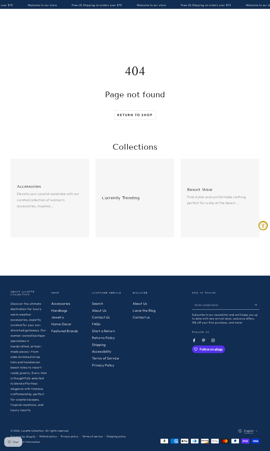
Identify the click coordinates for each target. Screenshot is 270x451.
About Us (99, 310)
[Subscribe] (257, 304)
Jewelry (57, 317)
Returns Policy (103, 338)
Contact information (27, 441)
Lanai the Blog (144, 310)
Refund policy (48, 436)
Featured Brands (64, 331)
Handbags (59, 310)
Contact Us (101, 317)
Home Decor (61, 324)
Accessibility (101, 351)
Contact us (141, 317)
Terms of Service (105, 358)
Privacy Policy (103, 365)
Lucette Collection (32, 430)
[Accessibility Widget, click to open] (263, 225)
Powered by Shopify (23, 436)
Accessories (60, 303)
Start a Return (103, 331)
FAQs (96, 324)
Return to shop (135, 115)
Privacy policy (69, 436)
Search (97, 303)
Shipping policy (116, 436)
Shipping (99, 345)
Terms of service (92, 436)
